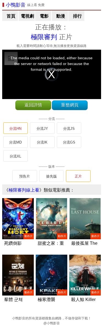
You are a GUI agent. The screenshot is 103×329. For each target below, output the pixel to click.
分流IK (42, 142)
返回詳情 (33, 105)
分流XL (15, 156)
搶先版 (51, 176)
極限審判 (44, 37)
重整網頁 (70, 105)
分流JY (42, 128)
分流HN (15, 128)
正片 (78, 176)
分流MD (15, 142)
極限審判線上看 (24, 190)
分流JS (69, 128)
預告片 (24, 176)
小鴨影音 (16, 5)
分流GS (69, 142)
